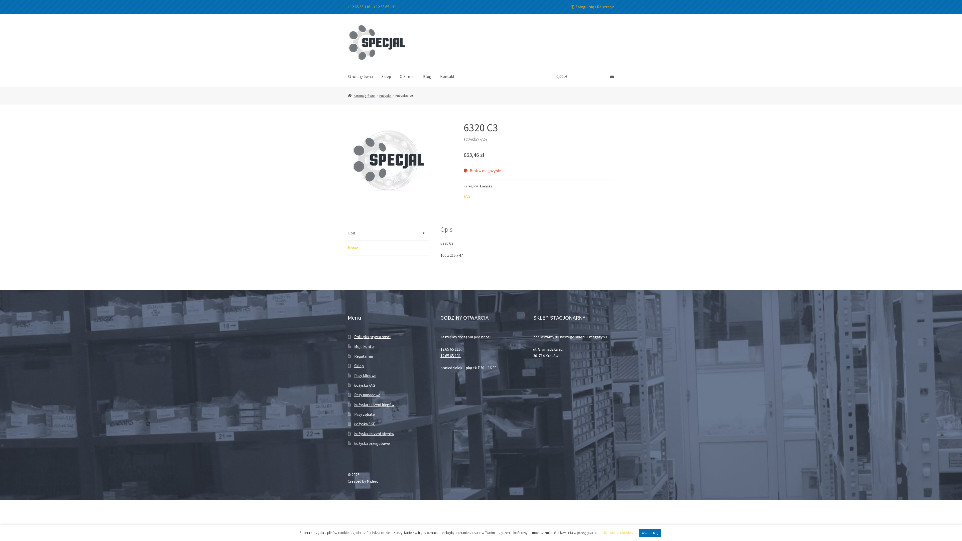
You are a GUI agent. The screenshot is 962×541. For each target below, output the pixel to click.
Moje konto (364, 346)
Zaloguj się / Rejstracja (594, 6)
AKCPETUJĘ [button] (650, 533)
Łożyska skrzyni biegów (374, 433)
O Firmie (407, 76)
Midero (373, 481)
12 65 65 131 (450, 355)
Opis (351, 232)
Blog (427, 76)
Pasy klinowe (365, 375)
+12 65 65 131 (385, 6)
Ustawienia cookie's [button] (618, 532)
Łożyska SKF (364, 423)
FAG (467, 196)
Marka (353, 247)
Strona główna (360, 76)
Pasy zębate (364, 414)
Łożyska (385, 95)
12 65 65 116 (450, 349)
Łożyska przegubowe (372, 443)
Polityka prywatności (372, 336)
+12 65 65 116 (359, 6)
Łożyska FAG (364, 385)
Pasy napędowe (367, 394)
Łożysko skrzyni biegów (374, 404)
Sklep (386, 76)
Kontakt (447, 76)
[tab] (388, 233)
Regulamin (363, 356)
